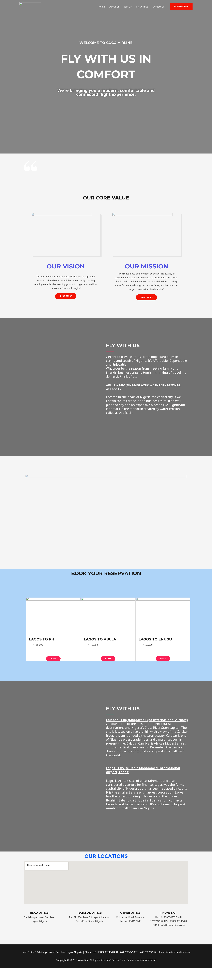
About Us (114, 6)
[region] (106, 509)
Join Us (128, 6)
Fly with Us (142, 6)
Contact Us (159, 6)
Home (102, 6)
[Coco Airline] (30, 6)
